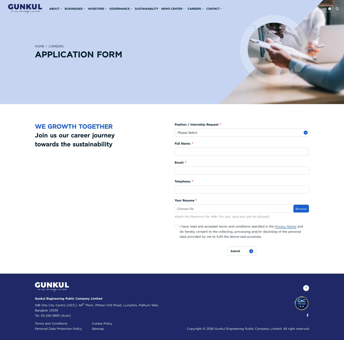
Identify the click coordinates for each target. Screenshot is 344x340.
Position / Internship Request (198, 124)
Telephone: (184, 181)
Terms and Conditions (51, 323)
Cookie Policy (102, 323)
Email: (180, 162)
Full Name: (184, 143)
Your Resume (186, 200)
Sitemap (98, 328)
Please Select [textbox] (187, 132)
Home (39, 46)
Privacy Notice (285, 226)
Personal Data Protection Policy (58, 328)
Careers (56, 46)
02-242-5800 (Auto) (56, 315)
